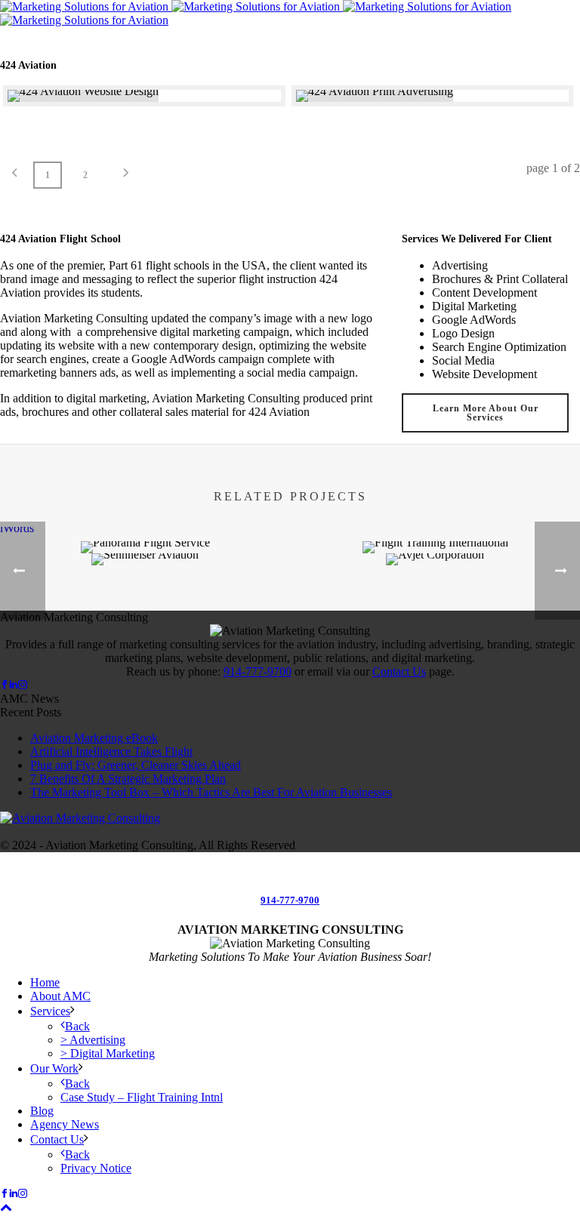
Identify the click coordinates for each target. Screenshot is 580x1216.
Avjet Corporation (450, 492)
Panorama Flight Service (160, 447)
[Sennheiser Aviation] (145, 607)
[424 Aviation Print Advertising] (433, 95)
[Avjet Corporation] (435, 607)
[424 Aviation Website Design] (144, 95)
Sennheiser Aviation (160, 509)
